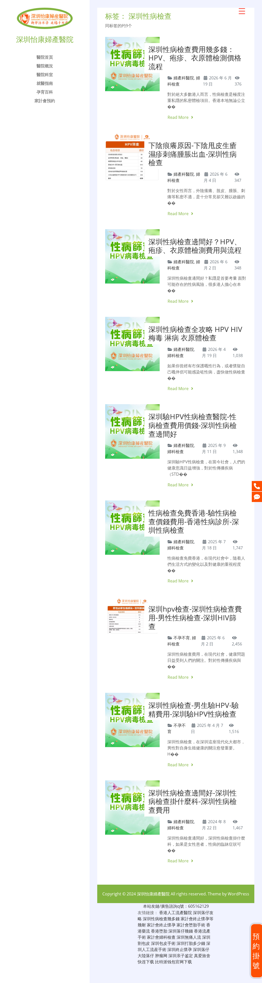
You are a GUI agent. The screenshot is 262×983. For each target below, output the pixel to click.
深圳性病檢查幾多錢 (161, 919)
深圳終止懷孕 (179, 949)
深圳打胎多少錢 (191, 943)
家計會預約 (45, 100)
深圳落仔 (201, 949)
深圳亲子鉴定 (180, 955)
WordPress (238, 894)
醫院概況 (45, 66)
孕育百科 (45, 92)
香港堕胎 (159, 931)
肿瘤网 (161, 955)
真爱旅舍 (202, 955)
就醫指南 (45, 83)
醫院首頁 (45, 57)
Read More (179, 117)
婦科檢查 (175, 355)
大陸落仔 (146, 955)
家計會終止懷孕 (161, 925)
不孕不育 (181, 638)
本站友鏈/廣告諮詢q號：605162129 (176, 906)
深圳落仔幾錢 (180, 931)
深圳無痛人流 (189, 937)
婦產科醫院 (183, 78)
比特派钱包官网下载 (173, 962)
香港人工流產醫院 (175, 912)
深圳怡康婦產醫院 (153, 894)
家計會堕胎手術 (191, 925)
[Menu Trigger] (242, 11)
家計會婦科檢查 (161, 937)
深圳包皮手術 (163, 943)
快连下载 (146, 962)
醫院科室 (45, 74)
